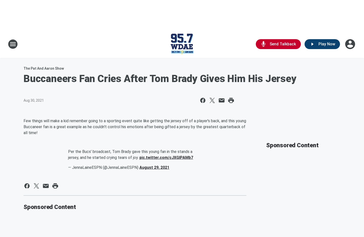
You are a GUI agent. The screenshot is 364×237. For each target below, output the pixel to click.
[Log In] (350, 44)
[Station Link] (182, 44)
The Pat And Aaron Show (44, 68)
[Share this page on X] (212, 100)
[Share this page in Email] (221, 100)
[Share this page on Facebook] (202, 100)
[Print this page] (231, 100)
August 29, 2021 (154, 167)
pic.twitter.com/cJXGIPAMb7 (166, 157)
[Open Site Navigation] (13, 44)
